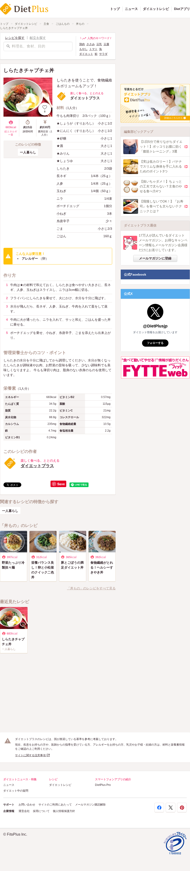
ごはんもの (63, 23)
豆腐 (106, 44)
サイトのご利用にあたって (55, 804)
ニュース (131, 9)
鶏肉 (82, 44)
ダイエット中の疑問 (15, 790)
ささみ (90, 44)
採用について (41, 811)
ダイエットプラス (37, 465)
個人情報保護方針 (64, 811)
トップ (115, 9)
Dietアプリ (182, 9)
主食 (46, 23)
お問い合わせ (27, 804)
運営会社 (24, 811)
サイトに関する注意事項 (30, 755)
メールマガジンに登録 (155, 258)
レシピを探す (15, 37)
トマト (93, 49)
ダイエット (86, 54)
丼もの (80, 23)
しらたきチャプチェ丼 (14, 28)
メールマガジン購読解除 (90, 804)
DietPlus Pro (103, 785)
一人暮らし (28, 152)
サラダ (103, 54)
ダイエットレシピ (156, 9)
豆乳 (99, 44)
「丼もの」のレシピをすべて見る (91, 588)
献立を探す (38, 37)
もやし (83, 49)
